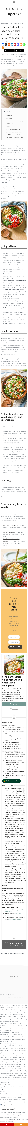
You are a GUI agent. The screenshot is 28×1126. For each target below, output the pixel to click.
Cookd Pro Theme (16, 997)
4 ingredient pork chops (15, 919)
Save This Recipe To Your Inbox (14, 132)
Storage (8, 126)
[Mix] (21, 44)
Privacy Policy (14, 976)
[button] (11, 781)
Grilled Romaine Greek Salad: (11, 525)
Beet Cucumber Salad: (9, 532)
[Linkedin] (12, 44)
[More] (3, 47)
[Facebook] (3, 44)
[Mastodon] (18, 44)
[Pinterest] (15, 44)
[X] (6, 44)
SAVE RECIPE (15, 647)
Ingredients (9, 115)
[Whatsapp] (24, 44)
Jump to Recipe (10, 50)
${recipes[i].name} (5, 1084)
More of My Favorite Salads (13, 129)
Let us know (13, 945)
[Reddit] (9, 44)
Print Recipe (20, 50)
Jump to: (7, 111)
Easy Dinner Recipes (16, 23)
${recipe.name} (7, 1109)
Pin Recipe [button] (15, 709)
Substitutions (9, 118)
